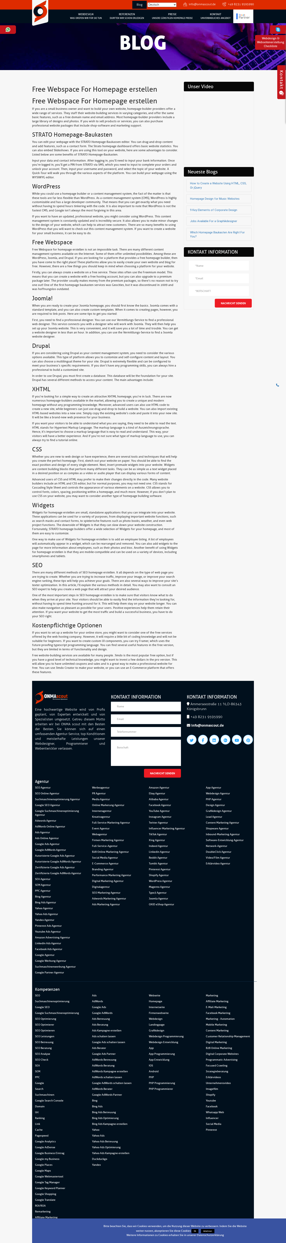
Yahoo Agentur (44, 908)
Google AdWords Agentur (50, 850)
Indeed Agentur (158, 846)
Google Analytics (45, 1141)
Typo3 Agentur (158, 892)
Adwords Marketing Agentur (109, 898)
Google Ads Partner (104, 1054)
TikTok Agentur (158, 834)
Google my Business (47, 1159)
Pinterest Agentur (159, 869)
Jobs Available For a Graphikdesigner (213, 221)
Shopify (210, 1094)
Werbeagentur (101, 787)
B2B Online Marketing (219, 1048)
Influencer (212, 1118)
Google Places (43, 1165)
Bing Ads (97, 1106)
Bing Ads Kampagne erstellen (109, 1124)
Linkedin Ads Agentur (48, 943)
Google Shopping (45, 1194)
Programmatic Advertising (222, 1059)
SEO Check (41, 1059)
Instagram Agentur (160, 816)
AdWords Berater (102, 1089)
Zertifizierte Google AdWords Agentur (58, 873)
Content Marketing (217, 1030)
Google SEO (42, 1007)
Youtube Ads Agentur (48, 931)
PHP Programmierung (162, 1083)
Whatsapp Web (215, 1112)
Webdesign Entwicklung (163, 1042)
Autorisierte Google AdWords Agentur (58, 861)
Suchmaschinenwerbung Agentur (55, 966)
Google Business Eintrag (49, 1153)
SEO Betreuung (44, 1042)
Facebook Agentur (160, 805)
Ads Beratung (100, 1024)
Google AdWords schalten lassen (112, 1083)
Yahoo (95, 1129)
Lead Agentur (214, 816)
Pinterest (211, 1129)
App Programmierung (162, 1054)
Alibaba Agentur (158, 799)
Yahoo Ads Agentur (46, 914)
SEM (37, 1071)
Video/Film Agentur (218, 857)
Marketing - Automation (220, 1019)
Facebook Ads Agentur (48, 949)
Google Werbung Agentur (50, 961)
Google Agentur (44, 955)
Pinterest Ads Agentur (48, 925)
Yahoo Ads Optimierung (106, 1147)
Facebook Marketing (218, 1013)
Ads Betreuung (101, 1019)
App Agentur (213, 787)
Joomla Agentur (158, 898)
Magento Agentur (159, 887)
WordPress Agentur (160, 881)
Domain (40, 1106)
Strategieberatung (217, 1071)
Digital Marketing (216, 1042)
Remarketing (43, 1211)
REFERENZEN (127, 16)
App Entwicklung (159, 1059)
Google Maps (43, 1170)
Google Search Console (49, 1100)
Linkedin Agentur (159, 852)
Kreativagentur (101, 816)
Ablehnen (207, 1231)
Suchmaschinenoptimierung (52, 1001)
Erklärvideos (213, 1077)
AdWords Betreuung (104, 1059)
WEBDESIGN (86, 16)
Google (39, 1083)
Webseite (154, 995)
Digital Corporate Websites (222, 1054)
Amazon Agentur (159, 787)
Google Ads (99, 1007)
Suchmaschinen (44, 1094)
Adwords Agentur (45, 820)
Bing (94, 1100)
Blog (139, 5)
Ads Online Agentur (47, 838)
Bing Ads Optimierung (105, 1118)
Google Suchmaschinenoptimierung (57, 1013)
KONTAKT (216, 16)
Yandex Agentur (44, 920)
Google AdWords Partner (107, 1094)
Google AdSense (45, 1147)
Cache (39, 1129)
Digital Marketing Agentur (108, 881)
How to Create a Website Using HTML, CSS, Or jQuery (218, 185)
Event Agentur (101, 828)
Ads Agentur (42, 832)
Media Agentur (101, 799)
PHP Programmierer (161, 1089)
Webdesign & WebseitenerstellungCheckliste (270, 42)
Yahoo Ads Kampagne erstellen (110, 1153)
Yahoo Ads (98, 1135)
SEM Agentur (43, 885)
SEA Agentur (42, 879)
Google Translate (45, 1200)
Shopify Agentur (159, 875)
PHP (151, 1077)
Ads (94, 995)
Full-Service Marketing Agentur (111, 822)
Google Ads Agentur (47, 844)
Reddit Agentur (158, 857)
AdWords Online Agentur (50, 826)
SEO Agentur (43, 787)
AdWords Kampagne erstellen (110, 1071)
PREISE (172, 16)
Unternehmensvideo (218, 1083)
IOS (151, 1065)
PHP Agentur (213, 799)
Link (37, 1124)
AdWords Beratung (103, 1065)
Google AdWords (102, 1013)
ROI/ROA (40, 1205)
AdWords (97, 1001)
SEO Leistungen (44, 1036)
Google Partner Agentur (49, 972)
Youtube (211, 1100)
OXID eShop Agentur (161, 904)
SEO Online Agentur (47, 793)
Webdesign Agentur (218, 793)
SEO (37, 995)
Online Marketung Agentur (108, 805)
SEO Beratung (43, 1048)
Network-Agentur (216, 846)
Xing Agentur (157, 840)
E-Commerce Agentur (105, 863)
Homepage (155, 1001)
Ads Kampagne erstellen (106, 1030)
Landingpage (157, 1024)
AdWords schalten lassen (107, 1077)
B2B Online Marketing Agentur (110, 852)
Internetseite (157, 1007)
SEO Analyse (42, 1054)
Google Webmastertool (49, 1176)
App (151, 1048)
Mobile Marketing (216, 1024)
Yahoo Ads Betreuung (105, 1141)
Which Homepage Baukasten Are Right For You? (217, 234)
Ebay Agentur (157, 793)
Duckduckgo (99, 1159)
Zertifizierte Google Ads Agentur (55, 867)
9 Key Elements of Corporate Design (213, 210)
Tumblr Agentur (158, 863)
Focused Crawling (216, 1065)
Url (37, 1112)
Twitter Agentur (158, 822)
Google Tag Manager (47, 1182)
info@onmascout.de (202, 4)
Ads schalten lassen (104, 1036)
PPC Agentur (42, 890)
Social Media (213, 1124)
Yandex (96, 1165)
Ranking (40, 1118)
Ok (195, 1231)
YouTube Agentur (159, 811)
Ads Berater (99, 1048)
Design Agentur (215, 805)
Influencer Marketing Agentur (167, 828)
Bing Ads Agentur (45, 902)
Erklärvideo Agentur (218, 863)
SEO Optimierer (44, 1024)
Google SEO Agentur (47, 805)
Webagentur (99, 834)
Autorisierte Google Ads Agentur (55, 855)
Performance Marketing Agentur (111, 875)
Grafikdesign (156, 1030)
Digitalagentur (101, 887)
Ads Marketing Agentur (106, 904)
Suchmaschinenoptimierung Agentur (57, 799)
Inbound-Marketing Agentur (223, 834)
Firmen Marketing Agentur (108, 840)
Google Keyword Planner (50, 1188)
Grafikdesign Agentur (219, 811)
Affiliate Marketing (46, 1217)
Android (154, 1071)
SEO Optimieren (45, 1030)
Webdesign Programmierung (166, 1036)
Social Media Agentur (105, 857)
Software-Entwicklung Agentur (225, 840)
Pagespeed (41, 1135)
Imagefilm (212, 1089)
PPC (37, 1077)
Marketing (212, 995)
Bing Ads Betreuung (104, 1112)
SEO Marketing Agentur (106, 892)
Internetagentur (101, 811)
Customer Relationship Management (228, 1036)
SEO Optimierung (45, 1019)
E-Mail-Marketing (216, 1007)
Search (39, 1089)
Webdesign (155, 1019)
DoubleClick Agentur (218, 852)
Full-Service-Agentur (105, 846)
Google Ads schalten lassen (108, 1042)
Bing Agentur (43, 896)
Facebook (212, 1106)
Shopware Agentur (217, 828)
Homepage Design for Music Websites (215, 198)
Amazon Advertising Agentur (52, 937)
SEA (37, 1065)
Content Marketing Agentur (222, 822)
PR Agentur (99, 793)
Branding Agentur (102, 869)
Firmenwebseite (159, 1013)
